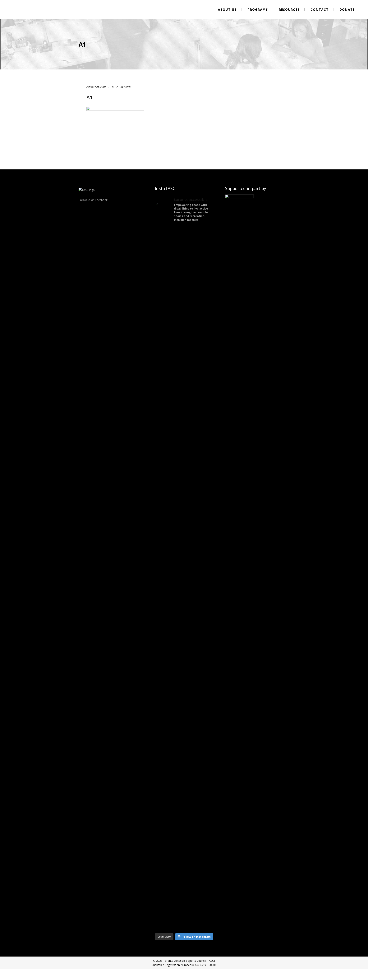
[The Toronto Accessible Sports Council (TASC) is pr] (184, 308)
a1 (89, 97)
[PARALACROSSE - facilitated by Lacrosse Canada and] (164, 654)
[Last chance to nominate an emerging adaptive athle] (204, 402)
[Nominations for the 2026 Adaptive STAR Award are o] (184, 755)
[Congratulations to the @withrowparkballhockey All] (164, 283)
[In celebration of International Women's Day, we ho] (204, 607)
